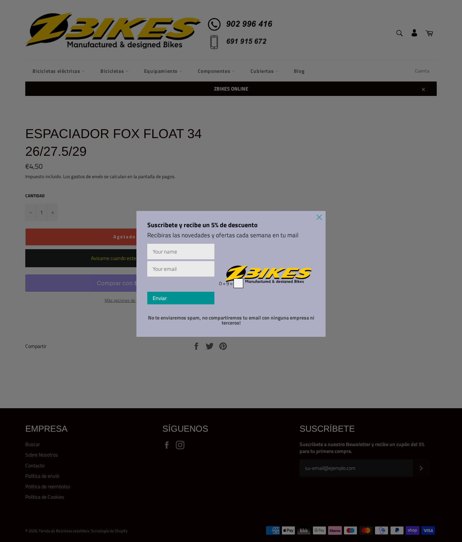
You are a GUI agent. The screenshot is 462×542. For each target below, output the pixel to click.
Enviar (160, 298)
